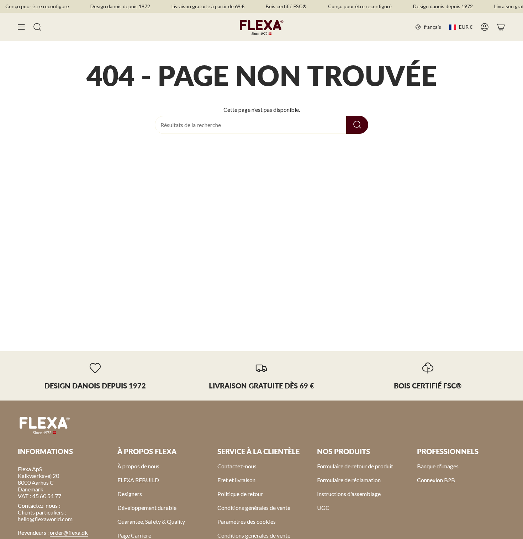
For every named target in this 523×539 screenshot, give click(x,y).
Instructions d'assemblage (349, 493)
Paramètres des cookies (246, 521)
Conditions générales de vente (253, 507)
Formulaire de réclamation (349, 480)
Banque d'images (438, 466)
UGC (323, 507)
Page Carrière (134, 535)
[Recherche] (357, 125)
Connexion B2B (436, 480)
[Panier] (501, 27)
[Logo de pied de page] (44, 425)
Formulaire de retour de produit (355, 466)
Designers (129, 493)
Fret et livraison (236, 480)
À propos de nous (138, 466)
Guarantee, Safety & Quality (151, 521)
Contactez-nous (237, 466)
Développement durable (146, 507)
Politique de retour (240, 493)
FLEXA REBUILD (138, 480)
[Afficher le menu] (21, 27)
